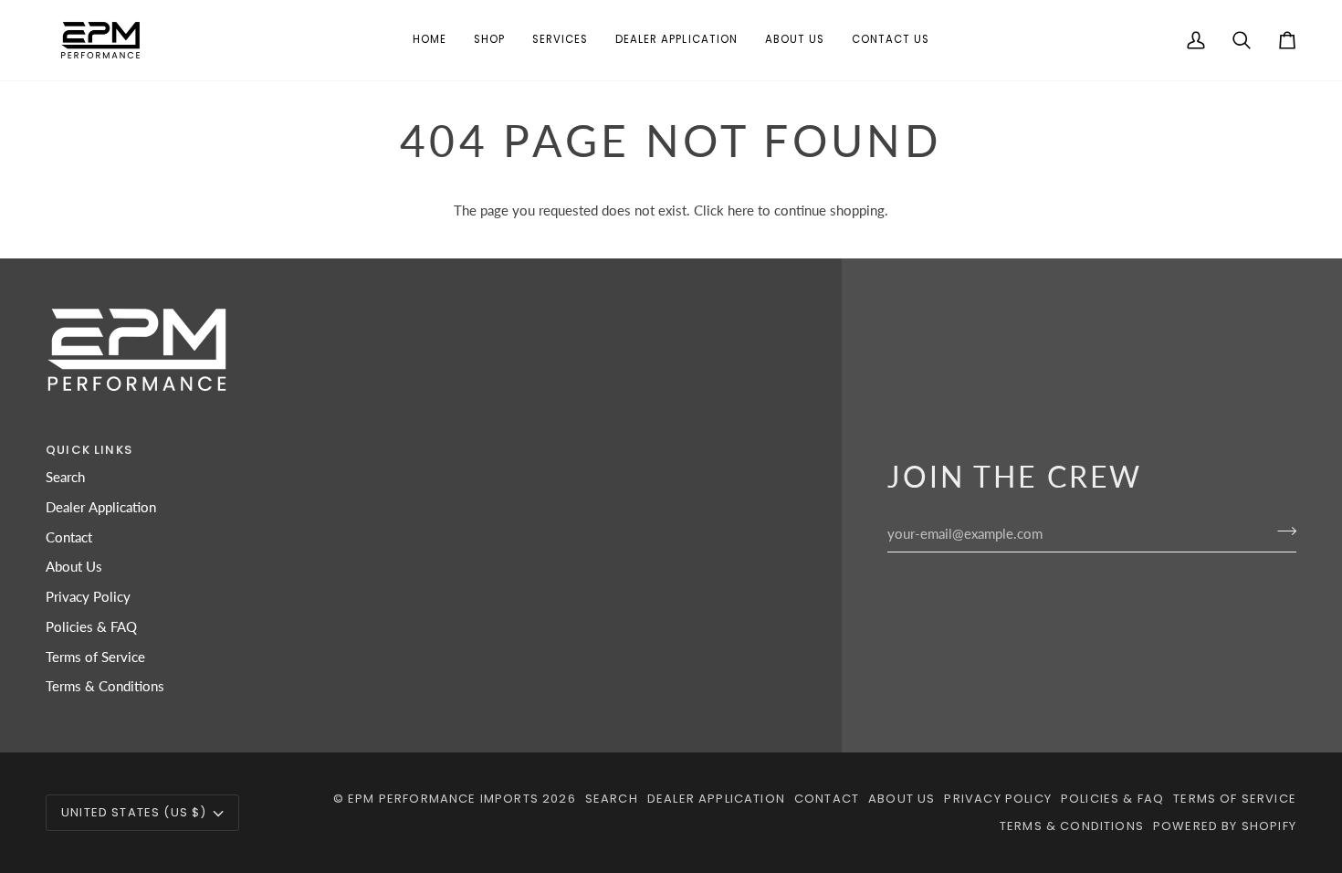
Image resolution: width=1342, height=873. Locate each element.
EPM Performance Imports (443, 798)
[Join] (1281, 531)
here (741, 210)
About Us (74, 566)
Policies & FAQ (91, 627)
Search (65, 477)
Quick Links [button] (89, 449)
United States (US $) (133, 812)
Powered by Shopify (1224, 826)
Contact (69, 537)
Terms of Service (95, 657)
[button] (489, 40)
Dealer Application (101, 507)
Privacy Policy (88, 597)
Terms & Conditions (105, 686)
